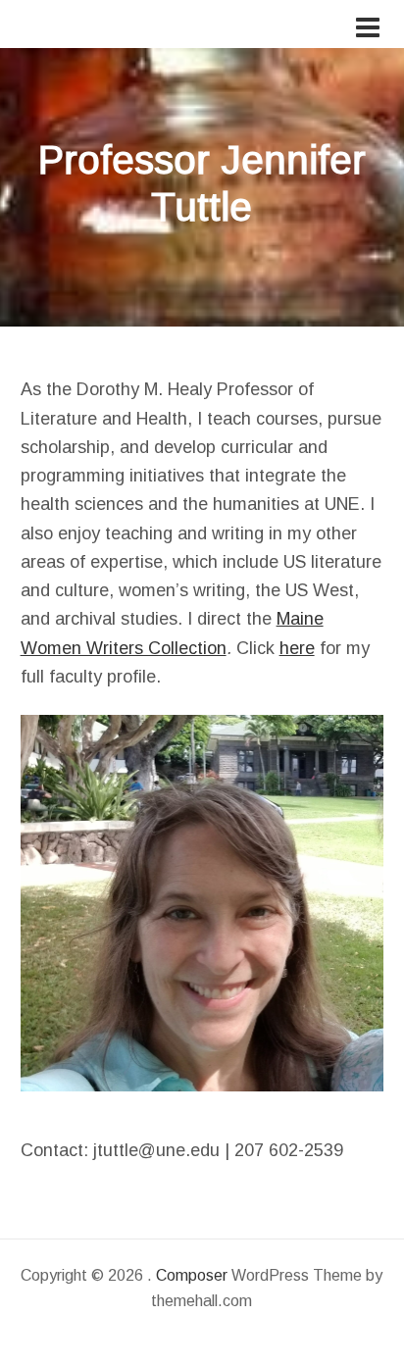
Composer (191, 1275)
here (297, 648)
